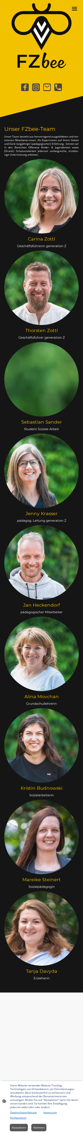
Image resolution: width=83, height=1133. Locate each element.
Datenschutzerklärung (23, 1112)
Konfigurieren (18, 1118)
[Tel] (58, 87)
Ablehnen (38, 1127)
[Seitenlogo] (41, 35)
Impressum (50, 1112)
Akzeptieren (19, 1127)
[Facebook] (25, 87)
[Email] (47, 87)
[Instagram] (36, 87)
